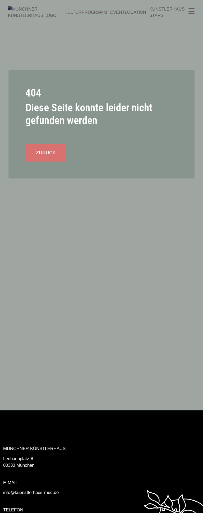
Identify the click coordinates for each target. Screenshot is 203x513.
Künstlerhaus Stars (167, 12)
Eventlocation (128, 12)
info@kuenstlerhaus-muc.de (31, 492)
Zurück (46, 152)
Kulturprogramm (85, 12)
